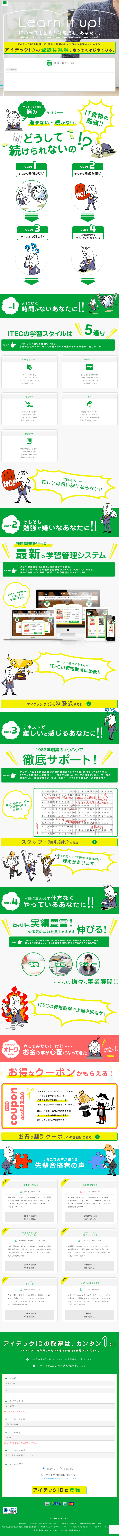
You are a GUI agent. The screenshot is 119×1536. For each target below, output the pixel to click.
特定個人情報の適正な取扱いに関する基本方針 (19, 1527)
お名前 (13, 1378)
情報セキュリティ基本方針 (50, 1527)
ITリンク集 (97, 1527)
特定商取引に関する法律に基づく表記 (43, 1523)
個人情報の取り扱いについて (91, 1523)
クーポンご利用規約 (69, 1523)
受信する (51, 1469)
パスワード (15, 1432)
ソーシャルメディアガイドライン (76, 1527)
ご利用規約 (21, 1523)
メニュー (5, 4)
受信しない (69, 1469)
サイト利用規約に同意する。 (62, 1475)
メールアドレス (17, 1419)
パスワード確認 (17, 1450)
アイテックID (16, 1401)
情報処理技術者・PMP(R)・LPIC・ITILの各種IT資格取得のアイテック (58, 1530)
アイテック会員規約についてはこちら (59, 1478)
